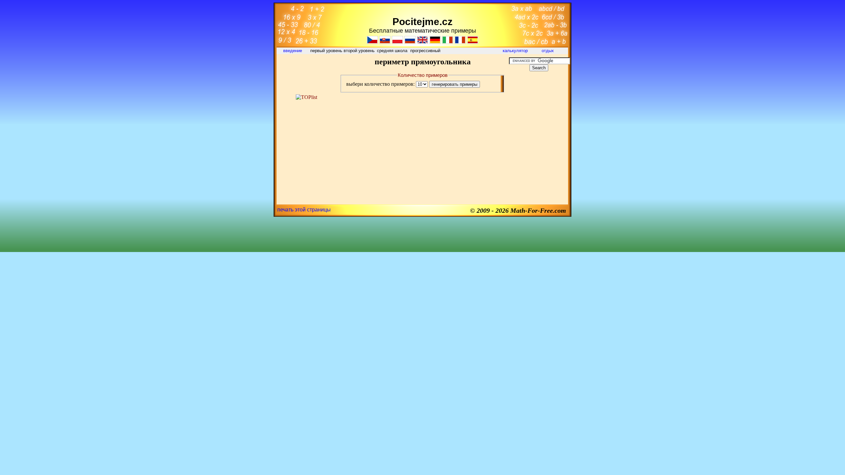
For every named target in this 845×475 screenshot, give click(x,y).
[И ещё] (410, 42)
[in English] (422, 42)
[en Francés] (460, 42)
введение (293, 50)
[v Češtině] (372, 42)
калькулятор (515, 50)
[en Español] (472, 42)
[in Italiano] (447, 42)
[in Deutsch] (435, 42)
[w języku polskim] (397, 42)
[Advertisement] (306, 72)
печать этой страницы (304, 209)
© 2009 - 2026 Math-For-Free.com (518, 210)
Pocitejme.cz (422, 21)
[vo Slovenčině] (384, 42)
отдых (548, 50)
